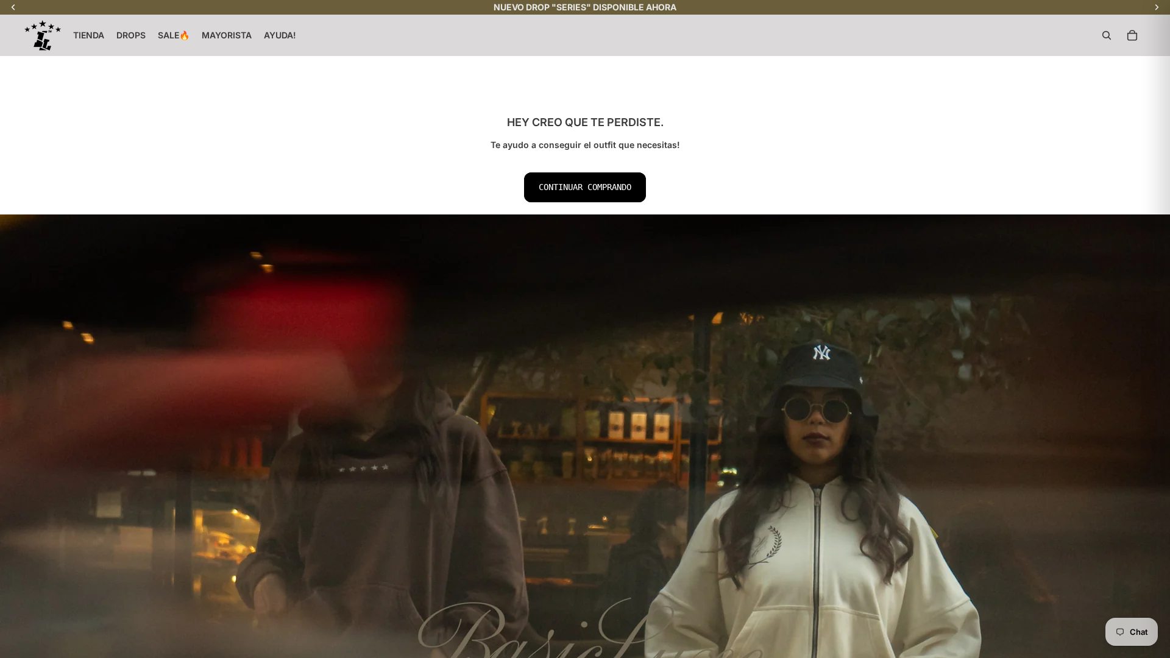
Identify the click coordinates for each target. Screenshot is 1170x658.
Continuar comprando (585, 187)
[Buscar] (1106, 35)
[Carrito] (1132, 35)
